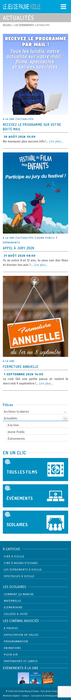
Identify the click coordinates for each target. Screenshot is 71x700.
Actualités (25, 119)
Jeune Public (46, 237)
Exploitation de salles (21, 634)
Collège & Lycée (16, 614)
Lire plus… (56, 141)
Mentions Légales (11, 696)
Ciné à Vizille (14, 556)
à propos (11, 628)
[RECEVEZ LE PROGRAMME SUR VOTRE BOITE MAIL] (35, 74)
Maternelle (12, 600)
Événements (11, 242)
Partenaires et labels (21, 661)
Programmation (16, 641)
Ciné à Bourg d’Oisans (21, 563)
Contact (25, 696)
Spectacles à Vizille (19, 576)
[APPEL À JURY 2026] (35, 192)
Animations (12, 648)
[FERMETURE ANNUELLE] (35, 316)
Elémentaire (13, 607)
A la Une (9, 119)
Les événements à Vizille (23, 569)
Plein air (11, 654)
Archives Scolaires (16, 411)
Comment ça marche (19, 594)
